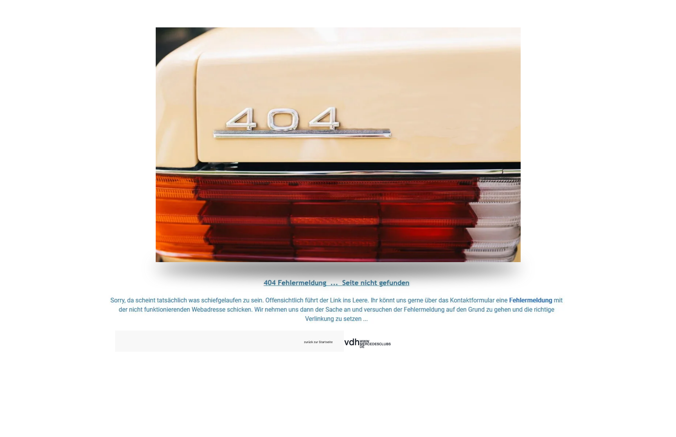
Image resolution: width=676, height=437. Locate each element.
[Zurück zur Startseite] (338, 144)
